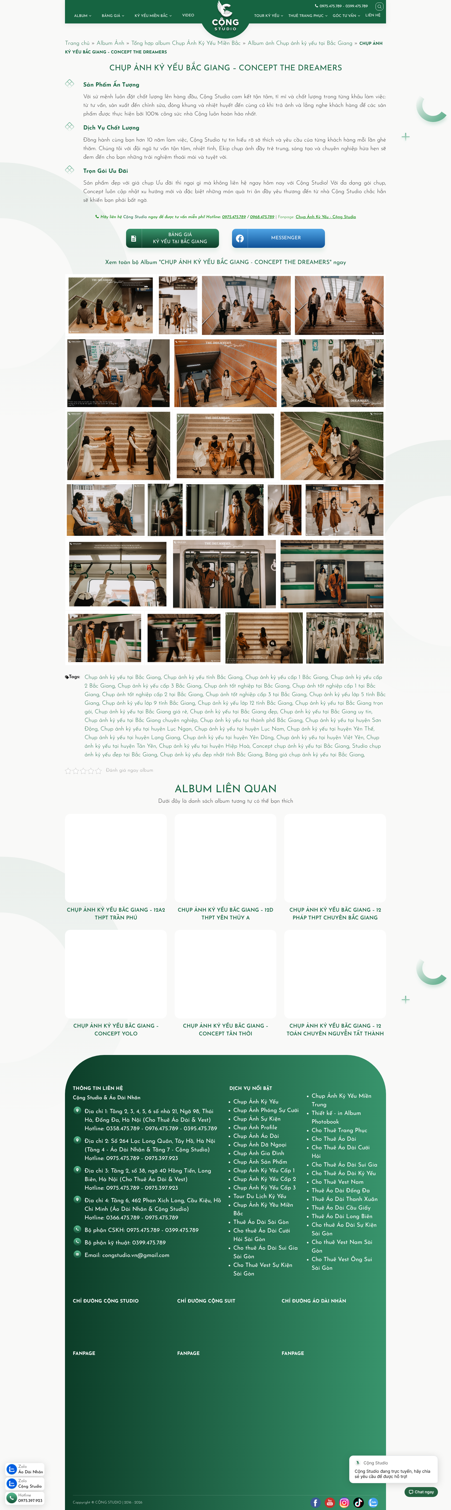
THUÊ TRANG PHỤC (306, 16)
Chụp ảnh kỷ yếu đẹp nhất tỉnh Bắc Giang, (212, 755)
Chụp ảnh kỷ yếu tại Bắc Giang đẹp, (235, 712)
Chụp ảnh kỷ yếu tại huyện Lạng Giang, (134, 738)
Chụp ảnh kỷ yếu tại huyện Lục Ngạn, (147, 729)
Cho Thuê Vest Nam (338, 1182)
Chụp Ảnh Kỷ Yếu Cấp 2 (264, 1179)
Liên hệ (373, 15)
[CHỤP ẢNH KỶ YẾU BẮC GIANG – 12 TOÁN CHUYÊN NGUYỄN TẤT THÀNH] (335, 974)
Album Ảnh (110, 43)
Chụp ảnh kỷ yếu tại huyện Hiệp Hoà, (205, 746)
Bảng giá (111, 16)
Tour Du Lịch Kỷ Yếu (259, 1197)
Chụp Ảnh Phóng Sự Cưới (266, 1111)
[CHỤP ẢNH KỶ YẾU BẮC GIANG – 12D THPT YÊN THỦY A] (225, 858)
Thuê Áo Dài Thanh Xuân (345, 1199)
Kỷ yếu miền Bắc (151, 16)
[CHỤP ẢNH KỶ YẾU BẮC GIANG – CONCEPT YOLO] (116, 974)
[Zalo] (373, 1502)
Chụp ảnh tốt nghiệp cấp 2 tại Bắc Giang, (154, 695)
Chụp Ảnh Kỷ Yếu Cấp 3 (264, 1188)
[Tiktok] (358, 1502)
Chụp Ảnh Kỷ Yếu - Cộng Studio (326, 217)
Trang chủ (77, 43)
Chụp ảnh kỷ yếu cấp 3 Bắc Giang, (161, 686)
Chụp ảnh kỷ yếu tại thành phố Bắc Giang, (252, 720)
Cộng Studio (135, 217)
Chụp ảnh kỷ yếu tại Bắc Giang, (124, 677)
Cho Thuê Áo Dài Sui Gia (344, 1165)
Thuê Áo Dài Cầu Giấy (341, 1208)
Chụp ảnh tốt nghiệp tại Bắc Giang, (248, 686)
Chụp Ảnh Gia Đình (258, 1154)
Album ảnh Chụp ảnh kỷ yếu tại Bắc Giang (300, 43)
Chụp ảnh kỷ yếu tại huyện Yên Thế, (331, 729)
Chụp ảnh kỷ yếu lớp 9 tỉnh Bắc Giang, (150, 703)
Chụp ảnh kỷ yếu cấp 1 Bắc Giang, (288, 677)
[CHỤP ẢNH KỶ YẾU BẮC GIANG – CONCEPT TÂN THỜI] (225, 974)
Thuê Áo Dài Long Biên (342, 1217)
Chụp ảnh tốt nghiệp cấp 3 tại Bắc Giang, (257, 695)
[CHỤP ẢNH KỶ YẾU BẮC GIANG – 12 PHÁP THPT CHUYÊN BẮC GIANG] (335, 858)
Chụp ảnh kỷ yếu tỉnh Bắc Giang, (204, 677)
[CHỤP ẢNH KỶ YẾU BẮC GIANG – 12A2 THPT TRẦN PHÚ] (116, 858)
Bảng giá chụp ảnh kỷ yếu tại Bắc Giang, (315, 755)
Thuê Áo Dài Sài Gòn (261, 1222)
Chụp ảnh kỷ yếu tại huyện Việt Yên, (321, 738)
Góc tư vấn (344, 16)
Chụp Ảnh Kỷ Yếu (255, 1102)
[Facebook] (315, 1502)
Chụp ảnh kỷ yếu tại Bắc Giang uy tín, (326, 712)
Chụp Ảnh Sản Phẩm (260, 1162)
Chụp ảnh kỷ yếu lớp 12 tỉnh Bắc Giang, (246, 703)
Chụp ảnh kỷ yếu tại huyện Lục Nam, (240, 729)
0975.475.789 (234, 217)
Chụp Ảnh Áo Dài (256, 1136)
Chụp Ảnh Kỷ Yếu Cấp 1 (264, 1171)
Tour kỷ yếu (266, 16)
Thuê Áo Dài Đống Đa (341, 1191)
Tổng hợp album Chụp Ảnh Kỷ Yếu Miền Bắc (186, 43)
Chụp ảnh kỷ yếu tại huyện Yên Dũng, (229, 738)
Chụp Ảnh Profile (255, 1128)
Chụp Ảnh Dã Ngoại (260, 1145)
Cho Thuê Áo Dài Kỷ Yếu (344, 1174)
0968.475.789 (262, 217)
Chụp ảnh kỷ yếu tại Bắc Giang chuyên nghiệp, (142, 720)
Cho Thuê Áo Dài (334, 1139)
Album (80, 16)
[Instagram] (344, 1502)
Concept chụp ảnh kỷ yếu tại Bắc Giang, (302, 746)
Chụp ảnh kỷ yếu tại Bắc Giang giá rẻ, (142, 712)
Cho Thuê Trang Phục (339, 1131)
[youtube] (330, 1502)
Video (188, 15)
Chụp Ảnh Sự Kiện (257, 1119)
